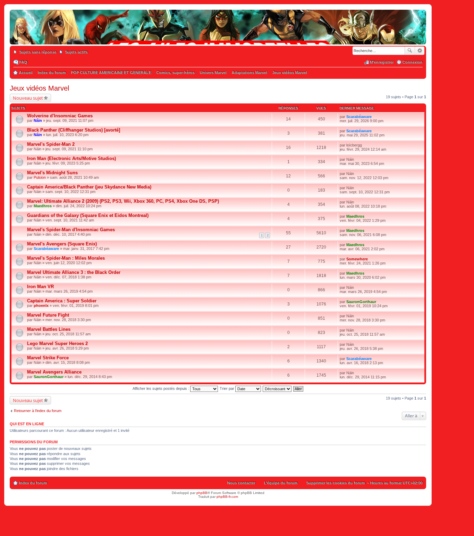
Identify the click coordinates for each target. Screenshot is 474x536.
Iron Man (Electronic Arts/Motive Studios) (71, 158)
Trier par (227, 388)
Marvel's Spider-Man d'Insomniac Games (71, 229)
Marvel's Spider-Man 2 (51, 144)
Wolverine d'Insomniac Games (60, 115)
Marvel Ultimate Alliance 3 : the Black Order (73, 272)
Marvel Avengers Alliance (54, 372)
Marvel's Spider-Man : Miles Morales (66, 258)
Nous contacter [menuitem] (241, 483)
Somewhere (357, 259)
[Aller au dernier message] (374, 117)
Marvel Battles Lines (48, 329)
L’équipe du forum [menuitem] (281, 483)
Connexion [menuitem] (413, 62)
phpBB (202, 493)
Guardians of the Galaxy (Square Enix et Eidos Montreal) (88, 215)
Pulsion (40, 177)
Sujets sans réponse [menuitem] (38, 52)
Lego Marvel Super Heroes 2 (57, 343)
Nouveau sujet (28, 98)
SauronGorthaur (361, 302)
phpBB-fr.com (227, 497)
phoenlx (41, 305)
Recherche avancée (419, 51)
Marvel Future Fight (48, 315)
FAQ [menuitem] (23, 62)
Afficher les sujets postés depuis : (161, 388)
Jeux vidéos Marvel (39, 88)
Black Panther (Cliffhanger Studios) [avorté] (73, 130)
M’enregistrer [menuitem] (382, 62)
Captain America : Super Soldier (61, 300)
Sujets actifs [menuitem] (76, 52)
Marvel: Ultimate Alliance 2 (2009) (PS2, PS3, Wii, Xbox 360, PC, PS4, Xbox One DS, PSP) (123, 201)
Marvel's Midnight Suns (52, 172)
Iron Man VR (40, 286)
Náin (38, 120)
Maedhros (43, 206)
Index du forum (33, 483)
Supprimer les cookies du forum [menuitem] (335, 483)
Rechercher (410, 51)
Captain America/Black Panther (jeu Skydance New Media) (89, 187)
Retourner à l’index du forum (37, 411)
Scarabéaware (359, 117)
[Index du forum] (217, 37)
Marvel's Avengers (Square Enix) (62, 243)
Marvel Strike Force (48, 357)
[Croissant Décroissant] (277, 388)
